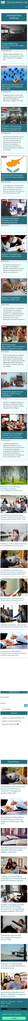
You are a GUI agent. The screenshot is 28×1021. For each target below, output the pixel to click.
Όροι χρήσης (12, 1001)
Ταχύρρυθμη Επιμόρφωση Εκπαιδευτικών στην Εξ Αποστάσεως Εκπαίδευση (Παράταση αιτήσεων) (12, 435)
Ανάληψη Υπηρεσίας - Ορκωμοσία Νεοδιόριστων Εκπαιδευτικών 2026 (13, 626)
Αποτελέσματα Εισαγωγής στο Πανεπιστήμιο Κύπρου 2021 (13, 177)
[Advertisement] (14, 675)
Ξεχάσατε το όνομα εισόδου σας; (11, 721)
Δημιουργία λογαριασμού (9, 724)
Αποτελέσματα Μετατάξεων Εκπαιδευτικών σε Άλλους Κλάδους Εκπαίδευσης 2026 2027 (13, 653)
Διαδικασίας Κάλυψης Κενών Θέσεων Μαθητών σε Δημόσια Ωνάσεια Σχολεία (13, 994)
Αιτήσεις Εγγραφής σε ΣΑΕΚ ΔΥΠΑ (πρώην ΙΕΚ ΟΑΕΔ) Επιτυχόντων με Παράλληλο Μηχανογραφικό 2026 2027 (12, 907)
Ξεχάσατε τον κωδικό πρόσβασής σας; (13, 718)
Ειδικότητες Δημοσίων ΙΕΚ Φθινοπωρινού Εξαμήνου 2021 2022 (12, 86)
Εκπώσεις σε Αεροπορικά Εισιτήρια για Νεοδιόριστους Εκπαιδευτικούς (13, 966)
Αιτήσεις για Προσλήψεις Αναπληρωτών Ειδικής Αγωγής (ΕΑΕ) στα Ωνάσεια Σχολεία (14, 878)
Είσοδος (9, 1003)
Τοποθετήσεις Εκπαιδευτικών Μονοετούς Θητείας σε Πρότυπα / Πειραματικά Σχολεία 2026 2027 (13, 572)
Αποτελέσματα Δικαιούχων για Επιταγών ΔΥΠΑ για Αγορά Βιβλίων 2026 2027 (13, 850)
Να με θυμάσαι (6, 709)
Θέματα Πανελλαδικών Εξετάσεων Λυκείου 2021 (12, 255)
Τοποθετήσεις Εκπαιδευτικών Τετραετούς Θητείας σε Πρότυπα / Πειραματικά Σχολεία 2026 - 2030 (13, 517)
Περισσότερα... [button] (18, 1014)
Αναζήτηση (20, 1001)
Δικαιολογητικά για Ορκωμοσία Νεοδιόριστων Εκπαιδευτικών (12, 599)
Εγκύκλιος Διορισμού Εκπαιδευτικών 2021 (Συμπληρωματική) (10, 220)
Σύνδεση (14, 713)
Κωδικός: (3, 703)
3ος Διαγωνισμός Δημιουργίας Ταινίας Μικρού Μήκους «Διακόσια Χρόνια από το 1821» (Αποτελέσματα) (13, 346)
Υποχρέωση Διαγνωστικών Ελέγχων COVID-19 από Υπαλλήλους (12, 393)
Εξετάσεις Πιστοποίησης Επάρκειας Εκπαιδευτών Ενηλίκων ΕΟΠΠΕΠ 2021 (12, 128)
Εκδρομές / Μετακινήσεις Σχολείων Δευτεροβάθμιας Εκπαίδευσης (13, 545)
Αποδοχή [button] (14, 1018)
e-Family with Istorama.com (14, 1009)
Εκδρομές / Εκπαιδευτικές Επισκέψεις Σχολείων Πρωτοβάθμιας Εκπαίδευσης (11, 489)
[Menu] (26, 7)
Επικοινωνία (4, 1001)
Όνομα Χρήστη (4, 697)
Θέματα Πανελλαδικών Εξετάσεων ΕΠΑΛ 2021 (11, 298)
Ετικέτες (3, 1003)
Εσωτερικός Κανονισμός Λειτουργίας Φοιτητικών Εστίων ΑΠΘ (11, 937)
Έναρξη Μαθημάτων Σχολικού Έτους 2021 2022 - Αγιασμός (13, 45)
